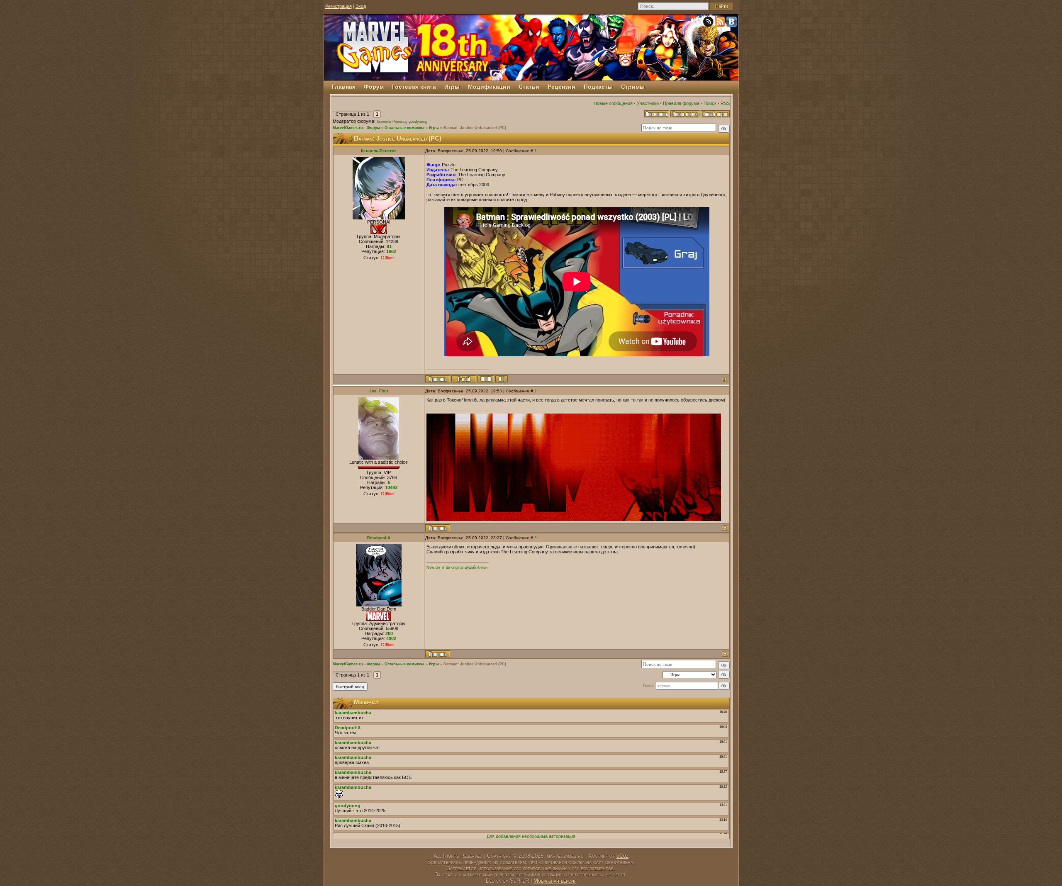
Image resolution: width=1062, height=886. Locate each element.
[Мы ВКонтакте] (732, 23)
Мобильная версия (555, 881)
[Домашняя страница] (485, 378)
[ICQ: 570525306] (501, 378)
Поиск (710, 103)
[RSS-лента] (720, 23)
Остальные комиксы (404, 128)
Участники (648, 103)
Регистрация (338, 6)
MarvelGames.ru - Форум (356, 128)
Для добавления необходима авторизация (531, 836)
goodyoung (418, 121)
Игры (434, 128)
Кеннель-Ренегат (391, 121)
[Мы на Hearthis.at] (709, 23)
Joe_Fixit (378, 391)
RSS (725, 103)
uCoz (622, 856)
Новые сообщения (613, 103)
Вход (361, 6)
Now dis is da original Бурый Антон (456, 567)
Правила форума (681, 103)
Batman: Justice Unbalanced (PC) (474, 128)
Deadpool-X (378, 537)
